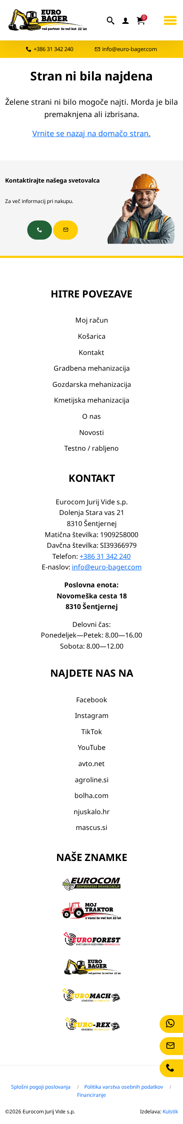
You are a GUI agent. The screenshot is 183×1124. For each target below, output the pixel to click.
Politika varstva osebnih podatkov (123, 1086)
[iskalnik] (111, 20)
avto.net (91, 763)
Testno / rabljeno (91, 448)
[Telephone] (171, 1068)
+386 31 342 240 (53, 49)
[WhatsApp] (171, 1024)
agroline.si (92, 779)
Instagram (92, 715)
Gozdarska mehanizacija (91, 384)
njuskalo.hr (92, 811)
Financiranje (91, 1094)
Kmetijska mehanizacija (91, 400)
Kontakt (91, 352)
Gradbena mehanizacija (92, 368)
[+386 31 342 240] (39, 230)
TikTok (91, 731)
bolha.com (91, 795)
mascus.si (91, 827)
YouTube (92, 747)
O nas (91, 416)
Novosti (91, 432)
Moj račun (91, 320)
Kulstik (170, 1111)
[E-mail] (171, 1046)
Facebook (91, 699)
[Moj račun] (126, 20)
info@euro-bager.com (129, 49)
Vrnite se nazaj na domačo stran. (91, 133)
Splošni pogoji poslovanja (41, 1086)
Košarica (92, 336)
